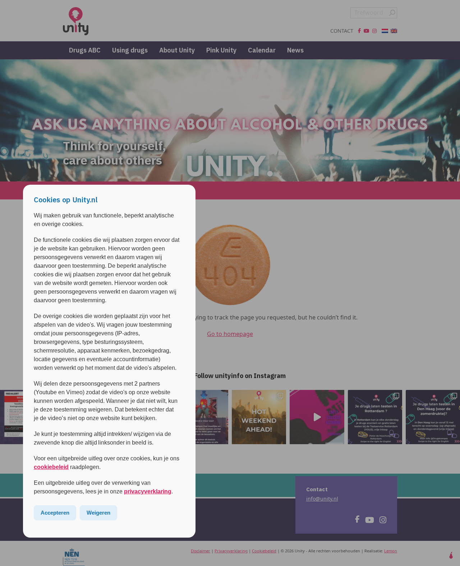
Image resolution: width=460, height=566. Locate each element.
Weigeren (98, 513)
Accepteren (55, 513)
